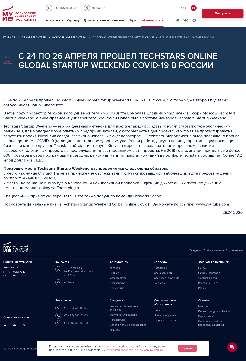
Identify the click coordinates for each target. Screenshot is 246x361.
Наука (133, 20)
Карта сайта (205, 316)
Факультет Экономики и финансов (124, 308)
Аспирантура (117, 283)
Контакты (159, 283)
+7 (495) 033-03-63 (76, 308)
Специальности (163, 273)
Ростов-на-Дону (208, 283)
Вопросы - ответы (165, 320)
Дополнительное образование (104, 20)
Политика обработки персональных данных (211, 323)
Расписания (161, 268)
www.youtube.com (212, 204)
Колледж (115, 268)
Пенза (202, 268)
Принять (188, 348)
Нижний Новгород (209, 273)
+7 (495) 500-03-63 (76, 315)
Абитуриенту (54, 20)
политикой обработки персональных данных (134, 350)
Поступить (222, 13)
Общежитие (117, 288)
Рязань (202, 288)
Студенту (73, 20)
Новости (203, 306)
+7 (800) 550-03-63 (76, 323)
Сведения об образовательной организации (216, 250)
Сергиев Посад (207, 278)
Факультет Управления (123, 314)
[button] (62, 8)
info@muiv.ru (71, 282)
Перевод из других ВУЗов (214, 311)
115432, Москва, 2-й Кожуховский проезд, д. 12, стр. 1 (79, 271)
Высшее (114, 273)
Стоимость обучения (166, 278)
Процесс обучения (165, 315)
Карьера (115, 330)
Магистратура (118, 278)
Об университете (152, 20)
